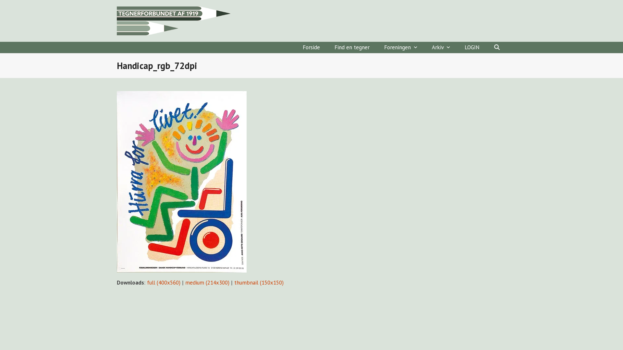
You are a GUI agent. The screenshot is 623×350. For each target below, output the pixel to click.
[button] (497, 47)
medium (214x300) (207, 282)
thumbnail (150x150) (259, 282)
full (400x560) (163, 282)
